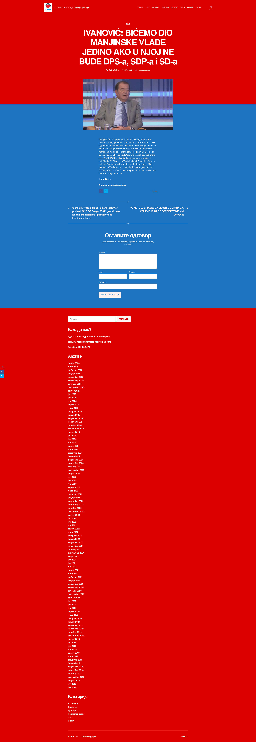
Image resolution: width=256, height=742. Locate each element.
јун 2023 (72, 480)
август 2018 (74, 680)
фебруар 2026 (75, 369)
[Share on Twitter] (106, 191)
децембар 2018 (76, 666)
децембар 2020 (76, 583)
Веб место (102, 282)
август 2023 (74, 473)
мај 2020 (72, 607)
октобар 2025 (75, 383)
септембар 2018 (76, 676)
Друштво (165, 7)
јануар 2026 (74, 373)
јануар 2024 (74, 456)
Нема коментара (144, 70)
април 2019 (74, 652)
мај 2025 (72, 400)
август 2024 (74, 432)
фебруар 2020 (75, 618)
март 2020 (73, 614)
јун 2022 (72, 521)
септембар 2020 (76, 594)
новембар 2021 (76, 545)
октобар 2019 (75, 632)
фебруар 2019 (75, 659)
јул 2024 (72, 435)
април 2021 (74, 569)
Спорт (182, 7)
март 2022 (73, 531)
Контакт (199, 7)
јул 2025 (72, 394)
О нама (190, 7)
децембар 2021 (76, 542)
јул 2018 (72, 683)
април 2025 (74, 404)
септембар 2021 (76, 552)
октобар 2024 (75, 425)
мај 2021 (72, 566)
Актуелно (155, 7)
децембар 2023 (76, 459)
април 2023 (74, 487)
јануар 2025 (74, 414)
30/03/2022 (128, 70)
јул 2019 (72, 642)
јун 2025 (72, 397)
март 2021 (73, 573)
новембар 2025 (76, 380)
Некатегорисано (76, 713)
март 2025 (73, 407)
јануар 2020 (74, 621)
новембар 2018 (76, 669)
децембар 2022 (76, 500)
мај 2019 (72, 649)
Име (101, 272)
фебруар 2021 (75, 576)
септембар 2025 (76, 387)
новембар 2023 (76, 463)
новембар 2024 (76, 421)
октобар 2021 (75, 549)
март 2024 (73, 449)
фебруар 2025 (75, 411)
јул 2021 (72, 559)
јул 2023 (72, 476)
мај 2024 (72, 442)
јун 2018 (72, 687)
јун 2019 (72, 645)
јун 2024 (72, 438)
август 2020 (74, 597)
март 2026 (73, 366)
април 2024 (74, 445)
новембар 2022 (76, 504)
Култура (174, 7)
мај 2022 (72, 525)
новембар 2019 (76, 628)
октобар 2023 (75, 466)
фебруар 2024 (75, 452)
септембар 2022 (76, 511)
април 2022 (74, 528)
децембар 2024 (76, 418)
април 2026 (74, 363)
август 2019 (74, 638)
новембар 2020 (76, 587)
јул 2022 (72, 518)
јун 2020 (72, 604)
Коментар (103, 252)
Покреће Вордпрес (88, 736)
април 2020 (74, 611)
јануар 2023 (74, 497)
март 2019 (73, 656)
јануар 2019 (74, 663)
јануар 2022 (74, 538)
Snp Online (115, 70)
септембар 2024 (76, 428)
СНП (147, 7)
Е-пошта (132, 272)
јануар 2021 (74, 580)
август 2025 (74, 390)
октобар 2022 (75, 507)
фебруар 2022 (75, 535)
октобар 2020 (75, 590)
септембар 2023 (76, 469)
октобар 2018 (75, 673)
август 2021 (74, 556)
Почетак (140, 7)
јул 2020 (72, 600)
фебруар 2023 (75, 494)
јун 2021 (72, 563)
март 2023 (73, 490)
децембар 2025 (76, 376)
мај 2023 (72, 483)
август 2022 (74, 514)
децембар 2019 (76, 625)
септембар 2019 (76, 635)
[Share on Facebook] (101, 191)
